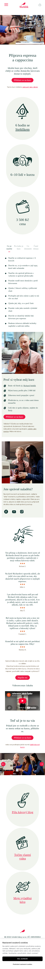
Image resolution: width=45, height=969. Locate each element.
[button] (3, 764)
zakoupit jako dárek (30, 87)
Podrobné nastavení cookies (22, 964)
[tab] (9, 248)
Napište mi (22, 677)
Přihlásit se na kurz (22, 80)
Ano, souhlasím (22, 959)
